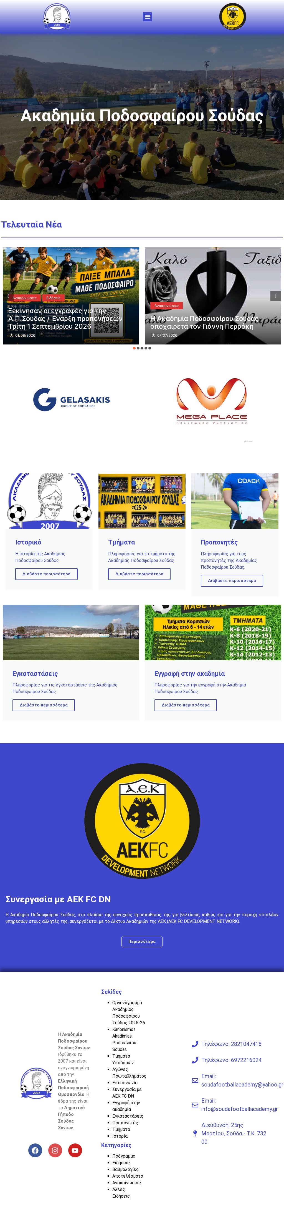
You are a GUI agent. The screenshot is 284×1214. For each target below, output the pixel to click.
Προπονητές (125, 1122)
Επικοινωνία (125, 1082)
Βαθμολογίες (125, 1169)
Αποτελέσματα (127, 1176)
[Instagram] (55, 1150)
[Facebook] (35, 1150)
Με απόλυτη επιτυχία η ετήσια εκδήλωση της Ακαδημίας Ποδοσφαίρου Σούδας (198, 318)
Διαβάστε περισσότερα (46, 573)
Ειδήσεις (161, 298)
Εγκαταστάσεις (127, 1116)
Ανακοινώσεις (24, 305)
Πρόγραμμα (123, 1156)
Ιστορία (120, 1136)
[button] (147, 16)
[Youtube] (75, 1150)
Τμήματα (121, 1129)
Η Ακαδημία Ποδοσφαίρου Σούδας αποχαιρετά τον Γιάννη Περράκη (62, 322)
